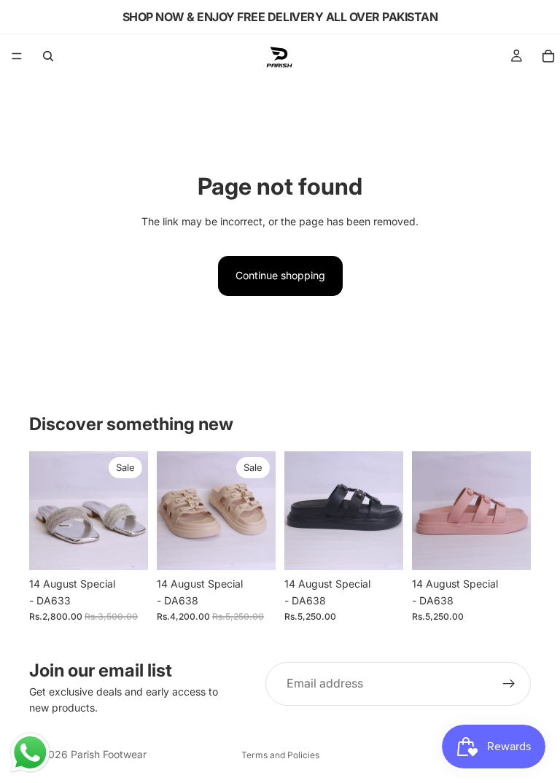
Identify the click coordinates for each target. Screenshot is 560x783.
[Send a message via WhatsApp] (30, 753)
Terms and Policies (280, 754)
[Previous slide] (45, 511)
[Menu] (17, 56)
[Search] (48, 56)
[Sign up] (509, 684)
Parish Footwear (109, 754)
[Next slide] (132, 511)
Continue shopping (280, 275)
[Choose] (125, 548)
